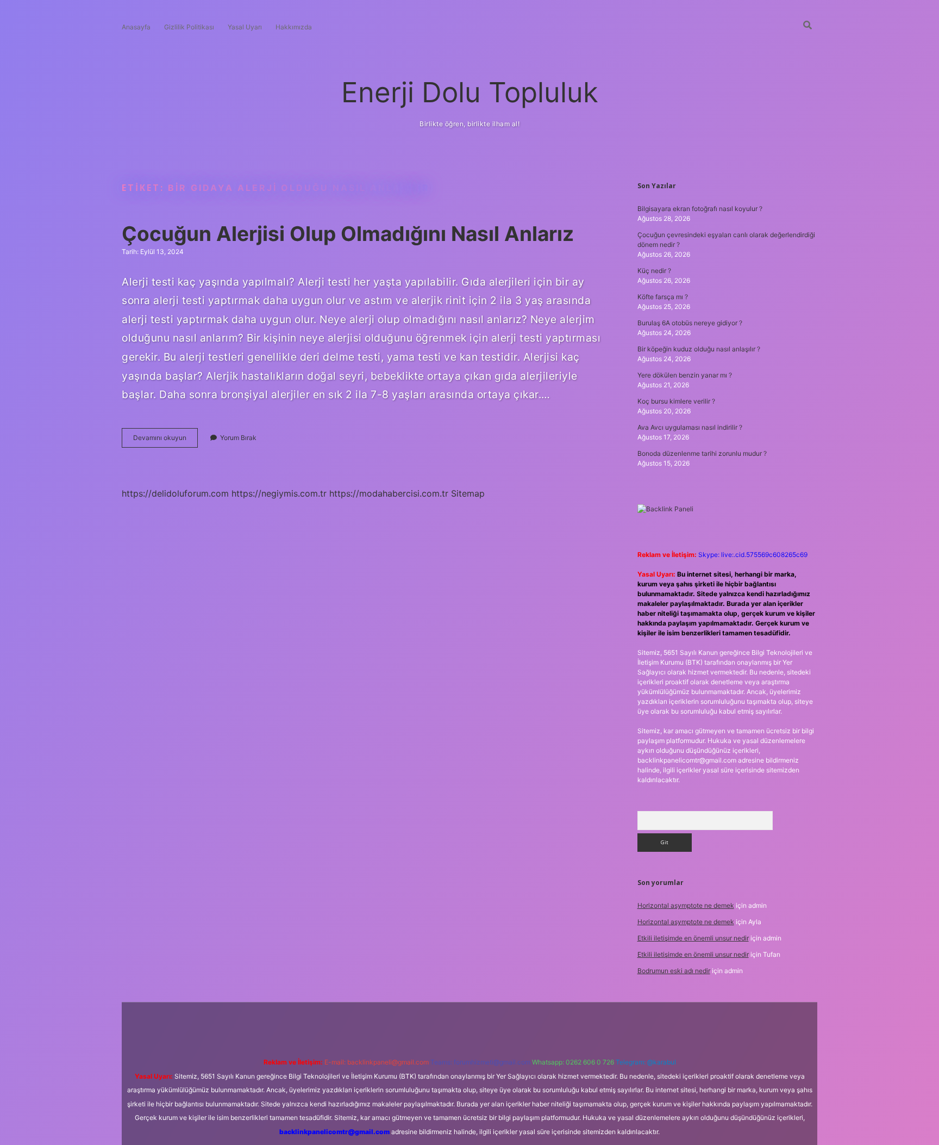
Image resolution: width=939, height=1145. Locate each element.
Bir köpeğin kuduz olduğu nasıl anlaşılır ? (698, 349)
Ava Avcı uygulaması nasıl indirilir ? (689, 427)
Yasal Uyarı (245, 27)
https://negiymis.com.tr (279, 493)
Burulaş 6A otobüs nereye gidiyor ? (689, 323)
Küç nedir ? (654, 271)
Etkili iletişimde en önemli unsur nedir (693, 938)
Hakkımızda (294, 27)
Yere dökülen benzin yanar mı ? (684, 375)
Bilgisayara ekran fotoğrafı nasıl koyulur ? (699, 209)
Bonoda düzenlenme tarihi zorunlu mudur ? (702, 453)
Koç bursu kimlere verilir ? (676, 401)
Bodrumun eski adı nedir (673, 971)
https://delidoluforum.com (175, 493)
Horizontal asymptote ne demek (685, 905)
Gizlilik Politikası (189, 27)
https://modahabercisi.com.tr (388, 493)
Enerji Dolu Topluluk (469, 92)
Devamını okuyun (165, 440)
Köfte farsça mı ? (662, 297)
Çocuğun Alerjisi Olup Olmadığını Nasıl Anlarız (348, 233)
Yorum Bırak (238, 438)
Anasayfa (136, 27)
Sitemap (468, 493)
